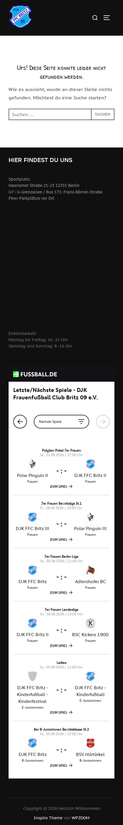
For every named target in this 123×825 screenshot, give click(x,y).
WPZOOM (81, 817)
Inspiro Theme (48, 817)
